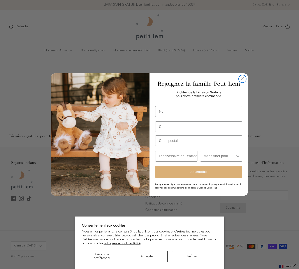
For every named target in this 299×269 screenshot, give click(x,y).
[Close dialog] (242, 79)
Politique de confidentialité (122, 243)
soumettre (198, 172)
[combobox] (219, 156)
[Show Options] (237, 156)
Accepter (147, 256)
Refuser (192, 256)
